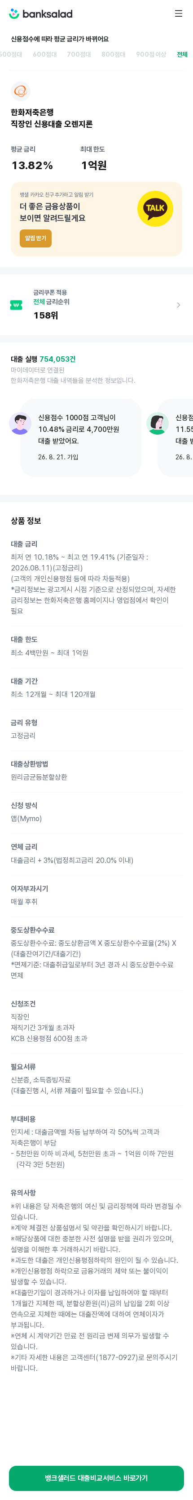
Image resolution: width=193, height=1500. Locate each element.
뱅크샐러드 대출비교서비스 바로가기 (97, 1478)
